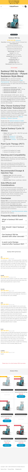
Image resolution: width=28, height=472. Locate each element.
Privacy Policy (11, 469)
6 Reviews (18, 40)
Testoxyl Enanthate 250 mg (21, 392)
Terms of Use (3, 469)
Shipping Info (18, 469)
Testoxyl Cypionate (12, 118)
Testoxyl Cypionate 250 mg (7, 392)
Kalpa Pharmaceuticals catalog (19, 211)
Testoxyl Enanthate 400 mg (21, 441)
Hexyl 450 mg (7, 441)
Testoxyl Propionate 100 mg (7, 416)
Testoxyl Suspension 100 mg (21, 416)
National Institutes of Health (17, 120)
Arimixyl (14, 139)
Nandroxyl (12, 137)
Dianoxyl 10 (12, 136)
